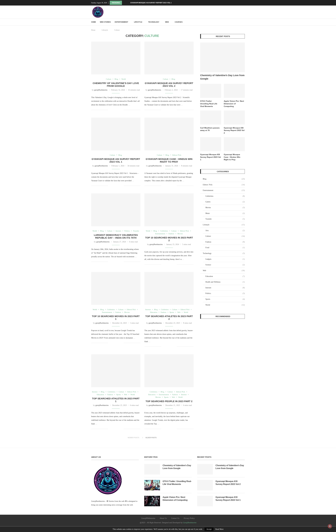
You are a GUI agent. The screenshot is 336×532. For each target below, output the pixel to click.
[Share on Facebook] (113, 110)
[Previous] (124, 3)
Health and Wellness (225, 282)
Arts (225, 230)
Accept (209, 529)
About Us (163, 518)
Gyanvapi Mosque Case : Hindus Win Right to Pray (169, 160)
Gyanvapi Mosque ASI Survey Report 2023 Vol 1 (151, 3)
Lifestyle (138, 22)
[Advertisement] (222, 341)
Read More (219, 529)
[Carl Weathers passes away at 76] (210, 117)
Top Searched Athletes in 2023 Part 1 (116, 400)
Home (93, 22)
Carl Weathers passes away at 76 (210, 129)
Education (225, 276)
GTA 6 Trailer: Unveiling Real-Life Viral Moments (208, 103)
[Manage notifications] (330, 526)
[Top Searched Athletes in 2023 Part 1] (115, 370)
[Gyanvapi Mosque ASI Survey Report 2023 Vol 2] (169, 58)
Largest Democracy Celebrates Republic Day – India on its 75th (116, 236)
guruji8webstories (100, 90)
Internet (225, 288)
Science (225, 265)
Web (167, 22)
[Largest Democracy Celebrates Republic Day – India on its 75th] (115, 209)
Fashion (225, 242)
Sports (225, 299)
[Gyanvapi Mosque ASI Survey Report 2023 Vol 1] (115, 134)
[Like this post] (110, 110)
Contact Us (175, 518)
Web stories (105, 22)
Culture (225, 236)
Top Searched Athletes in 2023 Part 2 (169, 317)
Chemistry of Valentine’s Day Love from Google (116, 84)
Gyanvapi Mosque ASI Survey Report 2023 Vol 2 (169, 84)
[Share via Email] (121, 110)
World (225, 305)
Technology (153, 22)
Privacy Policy (189, 518)
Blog (224, 179)
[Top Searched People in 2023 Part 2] (169, 370)
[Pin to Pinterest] (119, 110)
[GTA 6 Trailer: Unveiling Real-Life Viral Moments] (210, 91)
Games (225, 202)
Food (225, 248)
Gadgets (225, 259)
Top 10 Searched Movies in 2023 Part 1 (116, 317)
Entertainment (121, 22)
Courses (179, 22)
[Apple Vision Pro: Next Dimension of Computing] (234, 91)
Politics (225, 293)
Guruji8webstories (189, 523)
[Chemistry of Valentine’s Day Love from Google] (115, 58)
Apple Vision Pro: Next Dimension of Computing (234, 103)
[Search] (243, 22)
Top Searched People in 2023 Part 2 (169, 401)
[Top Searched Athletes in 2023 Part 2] (169, 288)
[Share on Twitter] (116, 110)
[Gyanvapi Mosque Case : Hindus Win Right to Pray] (169, 134)
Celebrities (225, 196)
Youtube (225, 219)
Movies (225, 208)
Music (225, 213)
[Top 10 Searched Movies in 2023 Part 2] (169, 209)
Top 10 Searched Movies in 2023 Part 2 (169, 239)
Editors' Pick (224, 185)
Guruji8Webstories (148, 518)
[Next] (127, 3)
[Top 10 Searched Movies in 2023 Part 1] (115, 288)
